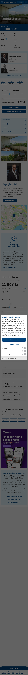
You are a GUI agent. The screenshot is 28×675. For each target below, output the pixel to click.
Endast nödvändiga (14, 344)
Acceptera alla (14, 339)
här (18, 335)
